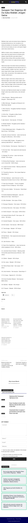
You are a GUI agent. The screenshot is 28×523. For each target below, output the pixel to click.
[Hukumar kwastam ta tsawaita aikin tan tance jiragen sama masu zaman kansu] (6, 332)
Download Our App (11, 518)
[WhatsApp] (12, 21)
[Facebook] (2, 21)
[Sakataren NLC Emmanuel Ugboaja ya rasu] (5, 397)
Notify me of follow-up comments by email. (12, 454)
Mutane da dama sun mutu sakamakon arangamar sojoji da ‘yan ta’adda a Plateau (7, 365)
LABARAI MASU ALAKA (7, 390)
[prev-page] (2, 417)
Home (2, 5)
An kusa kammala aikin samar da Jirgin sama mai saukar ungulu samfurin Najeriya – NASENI (18, 321)
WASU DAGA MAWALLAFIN (8, 392)
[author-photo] (14, 379)
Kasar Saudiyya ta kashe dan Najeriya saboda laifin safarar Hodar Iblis (17, 404)
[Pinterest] (9, 21)
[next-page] (5, 417)
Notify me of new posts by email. (10, 456)
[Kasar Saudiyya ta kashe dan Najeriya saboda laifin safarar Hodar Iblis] (5, 404)
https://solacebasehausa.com (14, 383)
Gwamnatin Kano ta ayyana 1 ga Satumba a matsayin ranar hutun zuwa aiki (17, 411)
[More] (16, 21)
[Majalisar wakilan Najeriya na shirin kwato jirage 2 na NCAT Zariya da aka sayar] (6, 314)
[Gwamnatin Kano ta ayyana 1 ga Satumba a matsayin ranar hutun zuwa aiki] (5, 411)
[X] (6, 21)
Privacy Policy (18, 518)
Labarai (6, 5)
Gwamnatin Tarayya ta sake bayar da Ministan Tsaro (21, 364)
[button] (2, 2)
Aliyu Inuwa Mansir (6, 17)
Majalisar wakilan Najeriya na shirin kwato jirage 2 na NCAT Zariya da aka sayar (6, 321)
